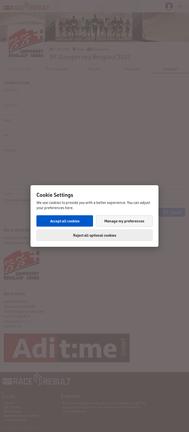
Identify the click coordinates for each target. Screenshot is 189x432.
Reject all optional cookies (94, 235)
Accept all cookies (64, 220)
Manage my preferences (124, 220)
